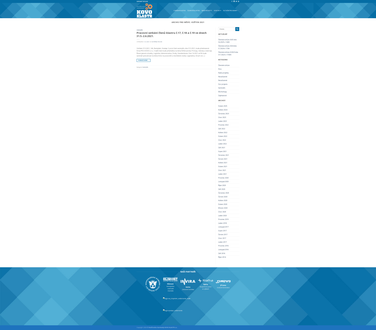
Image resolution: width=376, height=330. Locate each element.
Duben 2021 (222, 166)
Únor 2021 (222, 170)
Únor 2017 (222, 238)
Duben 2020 (222, 204)
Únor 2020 (222, 212)
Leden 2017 (222, 242)
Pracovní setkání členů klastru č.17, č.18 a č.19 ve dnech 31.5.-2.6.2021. (172, 34)
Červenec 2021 (223, 155)
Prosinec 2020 (223, 178)
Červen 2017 (222, 234)
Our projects (222, 84)
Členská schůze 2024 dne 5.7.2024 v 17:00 (227, 47)
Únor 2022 (222, 140)
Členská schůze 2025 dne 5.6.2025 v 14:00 (227, 41)
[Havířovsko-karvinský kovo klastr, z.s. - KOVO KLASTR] (145, 10)
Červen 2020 (222, 197)
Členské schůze (224, 65)
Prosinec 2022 (223, 125)
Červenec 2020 (223, 193)
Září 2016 (221, 253)
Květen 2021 (222, 163)
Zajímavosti (222, 95)
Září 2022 (221, 129)
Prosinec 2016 (223, 246)
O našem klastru (180, 10)
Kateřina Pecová (157, 41)
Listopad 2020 (223, 181)
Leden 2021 (222, 174)
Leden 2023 (222, 121)
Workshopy (222, 92)
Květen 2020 (222, 200)
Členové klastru (194, 10)
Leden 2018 (222, 223)
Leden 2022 (222, 144)
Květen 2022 (222, 132)
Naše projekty (207, 10)
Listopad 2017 (223, 227)
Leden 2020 (222, 216)
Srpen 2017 (222, 231)
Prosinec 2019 (223, 219)
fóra (219, 69)
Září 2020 (221, 189)
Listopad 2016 (223, 249)
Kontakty (217, 10)
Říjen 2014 (222, 257)
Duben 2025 (222, 106)
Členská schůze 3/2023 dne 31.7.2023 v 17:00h (228, 53)
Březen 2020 (222, 208)
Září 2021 (221, 148)
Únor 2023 (222, 117)
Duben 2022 (222, 136)
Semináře (140, 30)
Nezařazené (222, 77)
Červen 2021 (222, 159)
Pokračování (143, 60)
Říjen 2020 (222, 185)
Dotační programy (230, 10)
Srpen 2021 (222, 151)
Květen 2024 (222, 110)
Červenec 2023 (223, 114)
